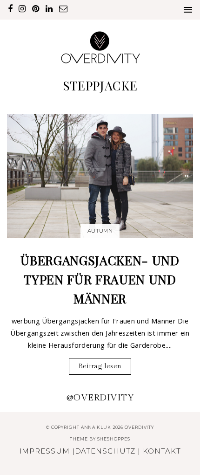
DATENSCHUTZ (105, 451)
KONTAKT (161, 451)
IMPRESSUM (45, 451)
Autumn (100, 230)
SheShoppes (113, 438)
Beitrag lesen (100, 366)
